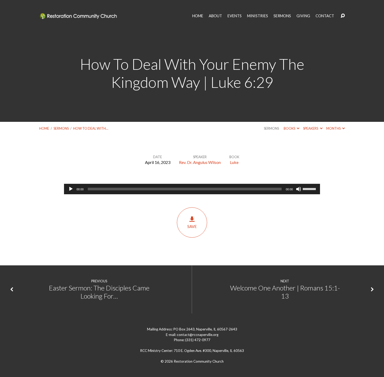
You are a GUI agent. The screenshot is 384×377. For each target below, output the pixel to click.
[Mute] (298, 189)
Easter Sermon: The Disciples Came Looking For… (99, 292)
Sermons (61, 128)
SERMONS (282, 16)
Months (333, 128)
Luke (234, 162)
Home (44, 128)
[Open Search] (343, 16)
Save (192, 226)
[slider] (310, 188)
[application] (192, 189)
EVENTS (235, 16)
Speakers (311, 128)
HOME (197, 16)
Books (290, 128)
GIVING (303, 16)
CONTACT (325, 16)
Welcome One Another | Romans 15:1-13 (285, 292)
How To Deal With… (90, 128)
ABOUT (215, 16)
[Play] (70, 189)
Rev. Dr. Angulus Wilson (200, 162)
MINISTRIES (257, 16)
